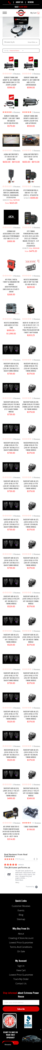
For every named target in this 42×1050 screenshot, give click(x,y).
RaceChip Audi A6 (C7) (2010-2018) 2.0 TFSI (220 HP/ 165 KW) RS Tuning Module (30, 715)
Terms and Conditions (21, 946)
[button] (21, 42)
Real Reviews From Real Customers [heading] (15, 855)
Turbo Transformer (31, 826)
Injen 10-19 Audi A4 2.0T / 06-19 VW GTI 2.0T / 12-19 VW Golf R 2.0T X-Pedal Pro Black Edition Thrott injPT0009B (30, 327)
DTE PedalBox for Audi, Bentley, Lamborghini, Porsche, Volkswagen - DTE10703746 (11, 194)
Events (21, 910)
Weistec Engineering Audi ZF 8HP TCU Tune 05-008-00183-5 (31, 281)
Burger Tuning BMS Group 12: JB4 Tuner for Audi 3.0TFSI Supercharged (30, 81)
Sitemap (21, 919)
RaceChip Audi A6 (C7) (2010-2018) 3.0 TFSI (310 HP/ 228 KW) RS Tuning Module (30, 523)
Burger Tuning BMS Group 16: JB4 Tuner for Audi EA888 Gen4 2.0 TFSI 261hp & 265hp (11, 81)
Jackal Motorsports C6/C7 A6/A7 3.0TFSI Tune (30, 156)
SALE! (21, 7)
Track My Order (21, 979)
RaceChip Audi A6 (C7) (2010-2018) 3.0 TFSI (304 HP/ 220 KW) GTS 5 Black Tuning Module (11, 561)
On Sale (21, 951)
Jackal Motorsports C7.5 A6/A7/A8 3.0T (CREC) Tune (11, 156)
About (21, 933)
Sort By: (6, 51)
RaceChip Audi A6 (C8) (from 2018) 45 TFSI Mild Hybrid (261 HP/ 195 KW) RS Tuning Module (30, 405)
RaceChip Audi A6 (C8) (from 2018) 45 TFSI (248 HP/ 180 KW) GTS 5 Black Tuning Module (11, 446)
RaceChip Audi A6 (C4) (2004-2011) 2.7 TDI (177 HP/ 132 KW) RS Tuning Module (31, 792)
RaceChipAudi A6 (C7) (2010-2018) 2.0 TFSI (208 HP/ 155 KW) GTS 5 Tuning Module (11, 753)
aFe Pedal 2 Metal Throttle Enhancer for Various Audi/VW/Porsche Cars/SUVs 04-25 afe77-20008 (11, 285)
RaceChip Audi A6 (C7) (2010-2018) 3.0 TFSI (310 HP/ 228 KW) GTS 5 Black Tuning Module (11, 523)
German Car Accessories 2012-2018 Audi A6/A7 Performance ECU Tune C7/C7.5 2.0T (11, 235)
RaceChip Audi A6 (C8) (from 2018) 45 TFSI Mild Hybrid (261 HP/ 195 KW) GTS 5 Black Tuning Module (11, 407)
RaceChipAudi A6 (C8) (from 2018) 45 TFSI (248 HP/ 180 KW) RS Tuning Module (31, 446)
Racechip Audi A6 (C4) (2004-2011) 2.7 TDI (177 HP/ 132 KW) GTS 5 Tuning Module (11, 792)
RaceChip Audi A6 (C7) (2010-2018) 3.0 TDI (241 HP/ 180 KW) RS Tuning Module (31, 600)
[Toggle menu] (6, 12)
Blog (21, 914)
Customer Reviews (21, 905)
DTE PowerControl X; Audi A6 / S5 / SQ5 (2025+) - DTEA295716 (30, 192)
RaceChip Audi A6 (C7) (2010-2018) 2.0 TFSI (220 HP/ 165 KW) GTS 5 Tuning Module (11, 715)
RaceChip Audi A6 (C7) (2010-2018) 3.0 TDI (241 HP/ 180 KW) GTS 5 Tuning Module (11, 600)
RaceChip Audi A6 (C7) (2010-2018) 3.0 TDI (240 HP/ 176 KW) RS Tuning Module (30, 638)
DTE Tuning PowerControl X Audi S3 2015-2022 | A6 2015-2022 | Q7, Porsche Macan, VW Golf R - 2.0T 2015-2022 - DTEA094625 (31, 238)
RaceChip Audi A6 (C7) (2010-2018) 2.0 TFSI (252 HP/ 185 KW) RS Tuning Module (30, 677)
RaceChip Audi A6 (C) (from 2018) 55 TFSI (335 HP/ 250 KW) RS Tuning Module (31, 367)
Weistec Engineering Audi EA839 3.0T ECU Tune (11, 325)
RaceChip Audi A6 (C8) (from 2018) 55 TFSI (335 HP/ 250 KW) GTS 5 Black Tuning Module (11, 367)
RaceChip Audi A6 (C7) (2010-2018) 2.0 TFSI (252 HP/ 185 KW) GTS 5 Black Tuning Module (11, 677)
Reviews (31, 2)
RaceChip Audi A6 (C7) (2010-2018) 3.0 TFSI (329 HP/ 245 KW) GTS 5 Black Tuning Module (11, 485)
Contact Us (21, 983)
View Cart (21, 970)
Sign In (21, 965)
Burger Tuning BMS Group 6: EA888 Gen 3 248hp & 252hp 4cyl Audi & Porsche (30, 119)
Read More (19, 880)
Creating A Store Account (21, 938)
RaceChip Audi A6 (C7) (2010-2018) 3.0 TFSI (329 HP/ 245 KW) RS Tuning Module (30, 485)
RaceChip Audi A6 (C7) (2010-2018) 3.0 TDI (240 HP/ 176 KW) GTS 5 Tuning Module (11, 638)
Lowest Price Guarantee (21, 942)
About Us (19, 2)
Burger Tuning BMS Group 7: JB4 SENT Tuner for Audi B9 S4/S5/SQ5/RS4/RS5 (11, 119)
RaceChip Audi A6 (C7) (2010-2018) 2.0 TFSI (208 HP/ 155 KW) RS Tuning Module (30, 753)
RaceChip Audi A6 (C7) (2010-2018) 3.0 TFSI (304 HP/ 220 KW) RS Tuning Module (30, 561)
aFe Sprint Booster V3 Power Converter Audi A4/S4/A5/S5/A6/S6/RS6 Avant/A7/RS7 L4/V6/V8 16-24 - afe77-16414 (11, 831)
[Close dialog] (41, 1029)
